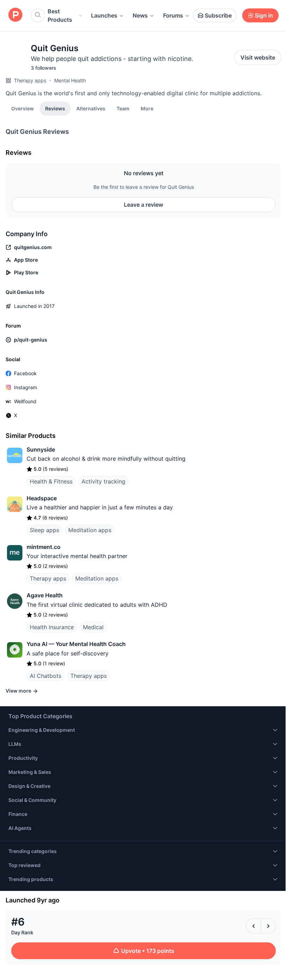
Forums (173, 15)
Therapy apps (30, 80)
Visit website (257, 57)
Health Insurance (52, 627)
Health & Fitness (51, 481)
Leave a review (143, 204)
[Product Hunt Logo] (15, 15)
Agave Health (45, 595)
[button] (147, 108)
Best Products (60, 15)
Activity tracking (103, 481)
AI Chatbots (45, 675)
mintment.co (44, 546)
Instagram (25, 387)
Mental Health (70, 80)
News (140, 15)
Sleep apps (44, 530)
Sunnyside (41, 449)
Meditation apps (89, 530)
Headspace (42, 498)
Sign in (264, 15)
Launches (104, 15)
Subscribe (218, 15)
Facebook (25, 373)
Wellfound (25, 401)
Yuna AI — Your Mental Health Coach (76, 643)
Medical (93, 627)
